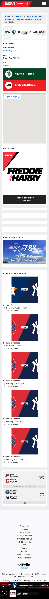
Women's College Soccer (24, 486)
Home (7, 16)
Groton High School (11, 50)
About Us (24, 551)
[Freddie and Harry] (24, 173)
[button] (44, 3)
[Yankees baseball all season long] (24, 585)
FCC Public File (24, 542)
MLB (24, 503)
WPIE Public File (24, 558)
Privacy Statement (24, 536)
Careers (24, 529)
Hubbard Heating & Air (30, 260)
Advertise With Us (24, 539)
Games (18, 16)
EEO (24, 545)
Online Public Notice (24, 554)
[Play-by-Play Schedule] (24, 290)
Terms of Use (24, 532)
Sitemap (24, 548)
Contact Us (24, 526)
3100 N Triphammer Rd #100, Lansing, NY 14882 (30, 575)
